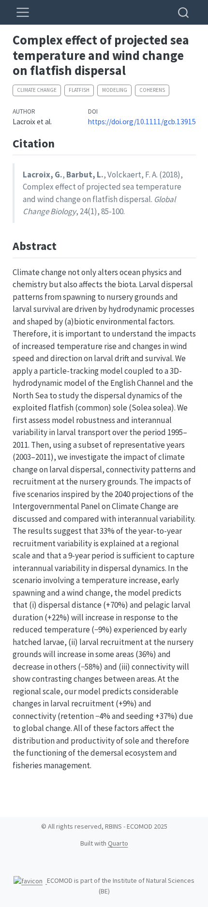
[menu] (23, 12)
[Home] (30, 880)
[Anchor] (62, 142)
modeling (114, 90)
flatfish (79, 90)
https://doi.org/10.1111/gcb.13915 (142, 121)
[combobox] (183, 12)
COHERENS (152, 90)
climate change (37, 90)
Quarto (118, 843)
